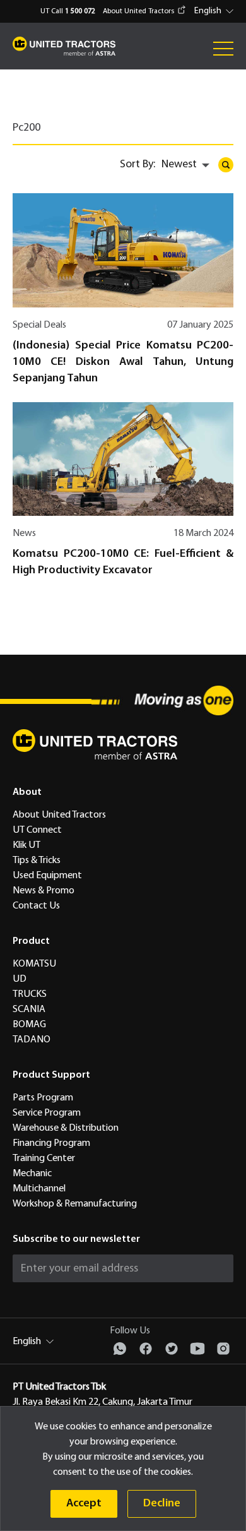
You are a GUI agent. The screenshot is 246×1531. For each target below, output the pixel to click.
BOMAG (29, 1025)
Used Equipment (47, 876)
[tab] (36, 132)
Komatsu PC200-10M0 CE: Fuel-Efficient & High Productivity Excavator (123, 562)
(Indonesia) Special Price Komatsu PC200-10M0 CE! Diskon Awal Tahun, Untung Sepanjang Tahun (123, 362)
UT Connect (37, 830)
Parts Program (43, 1098)
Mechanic (32, 1174)
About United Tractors (138, 11)
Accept (84, 1504)
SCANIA (29, 1009)
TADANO (31, 1040)
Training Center (44, 1158)
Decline (161, 1504)
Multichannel (39, 1189)
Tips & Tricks (37, 860)
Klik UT (26, 845)
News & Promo (43, 891)
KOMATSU (34, 964)
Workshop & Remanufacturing (75, 1204)
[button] (215, 11)
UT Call (67, 11)
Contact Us (36, 906)
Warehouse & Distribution (66, 1128)
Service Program (47, 1113)
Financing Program (51, 1143)
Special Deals (39, 325)
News (24, 533)
